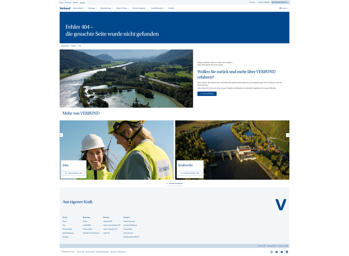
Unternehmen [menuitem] (78, 8)
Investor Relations (130, 225)
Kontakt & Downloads (91, 233)
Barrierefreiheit (90, 252)
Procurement (128, 233)
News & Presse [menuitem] (122, 8)
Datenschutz (80, 252)
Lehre (105, 233)
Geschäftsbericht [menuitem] (157, 8)
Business (86, 217)
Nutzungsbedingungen (102, 252)
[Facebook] (277, 252)
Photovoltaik (67, 229)
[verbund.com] (280, 204)
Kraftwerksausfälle (131, 237)
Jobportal (107, 221)
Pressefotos (128, 229)
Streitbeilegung (68, 233)
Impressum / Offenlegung (117, 252)
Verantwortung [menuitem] (105, 8)
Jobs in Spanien (109, 229)
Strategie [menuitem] (91, 8)
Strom (65, 221)
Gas (64, 225)
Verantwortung (129, 221)
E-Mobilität (87, 225)
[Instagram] (271, 252)
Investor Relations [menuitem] (139, 8)
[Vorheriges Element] (61, 135)
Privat (65, 217)
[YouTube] (282, 252)
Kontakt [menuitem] (171, 8)
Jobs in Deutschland (111, 225)
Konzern (73, 45)
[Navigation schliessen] (84, 8)
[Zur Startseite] (65, 8)
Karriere (106, 217)
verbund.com (65, 45)
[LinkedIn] (287, 252)
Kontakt (65, 237)
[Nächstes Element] (288, 135)
